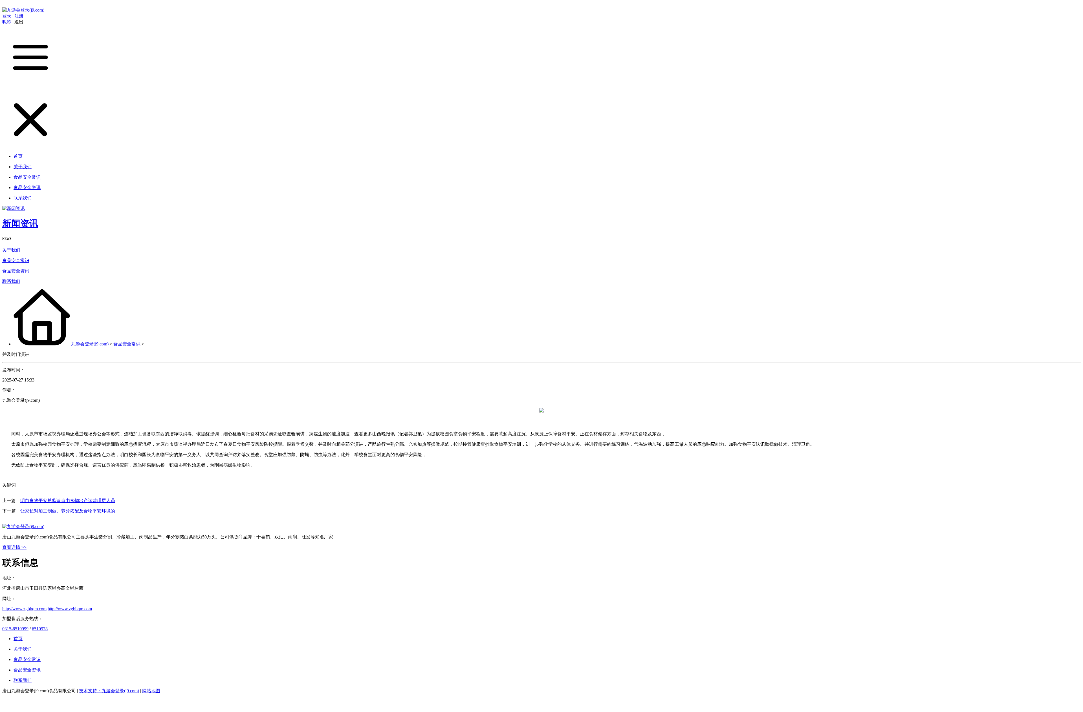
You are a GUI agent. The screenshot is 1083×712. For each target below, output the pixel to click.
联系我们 (11, 281)
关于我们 (11, 250)
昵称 (6, 21)
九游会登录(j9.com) (90, 343)
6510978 (40, 628)
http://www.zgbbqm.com (24, 608)
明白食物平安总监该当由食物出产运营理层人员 (67, 500)
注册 (18, 16)
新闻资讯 (20, 223)
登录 (7, 16)
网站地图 (151, 690)
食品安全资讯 (15, 271)
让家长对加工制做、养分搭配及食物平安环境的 (67, 511)
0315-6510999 (15, 628)
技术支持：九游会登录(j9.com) (109, 690)
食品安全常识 (15, 260)
